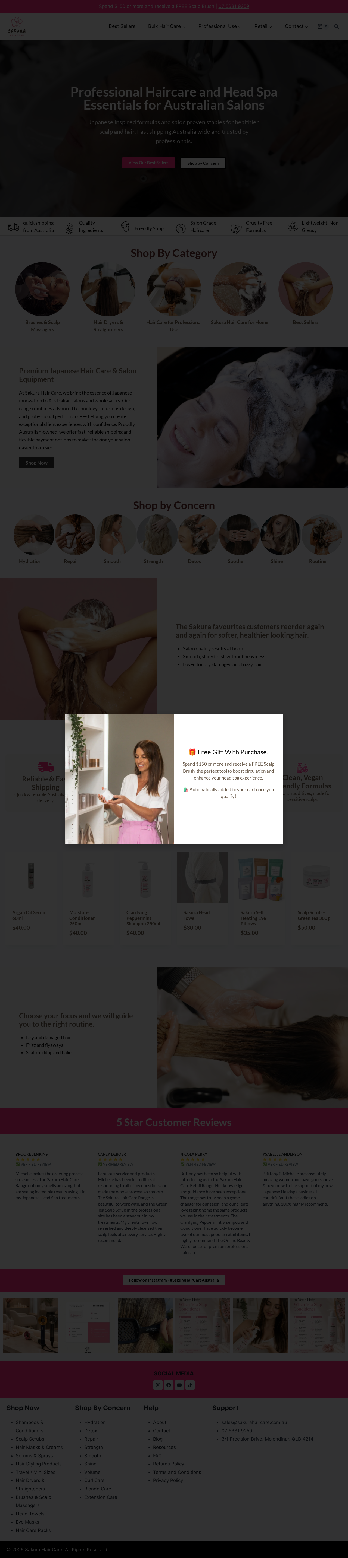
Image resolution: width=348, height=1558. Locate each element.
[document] (174, 779)
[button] (275, 721)
